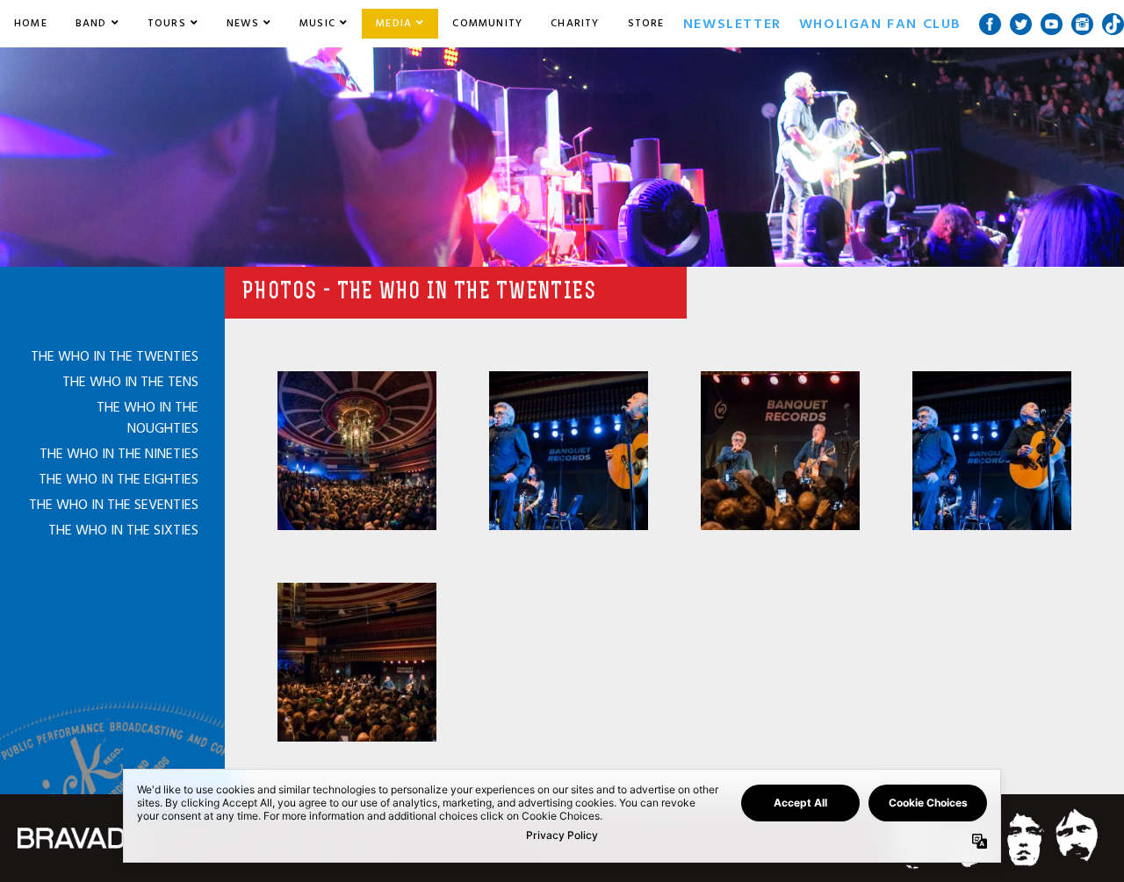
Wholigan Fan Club (880, 23)
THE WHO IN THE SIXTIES (123, 530)
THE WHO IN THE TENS (130, 381)
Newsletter (732, 23)
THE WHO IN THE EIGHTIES (118, 479)
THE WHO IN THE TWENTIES (114, 356)
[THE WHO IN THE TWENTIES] (356, 450)
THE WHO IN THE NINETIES (119, 453)
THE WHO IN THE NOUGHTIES (147, 418)
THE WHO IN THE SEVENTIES (113, 504)
